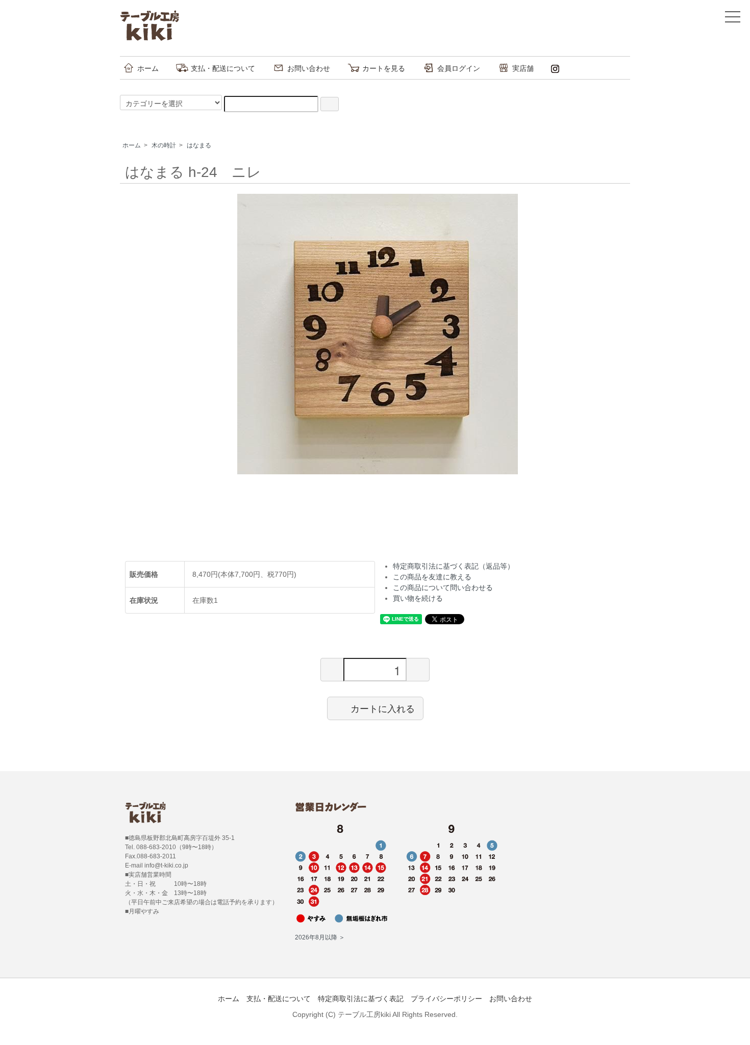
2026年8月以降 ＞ (320, 937)
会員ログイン (458, 68)
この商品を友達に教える (432, 577)
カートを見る (383, 68)
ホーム (148, 68)
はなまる (199, 145)
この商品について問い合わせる (443, 587)
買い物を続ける (418, 598)
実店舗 (523, 68)
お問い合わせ (308, 68)
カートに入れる (383, 708)
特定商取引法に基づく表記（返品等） (453, 566)
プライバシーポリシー (446, 999)
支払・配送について (223, 68)
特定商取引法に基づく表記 (361, 999)
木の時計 (164, 145)
